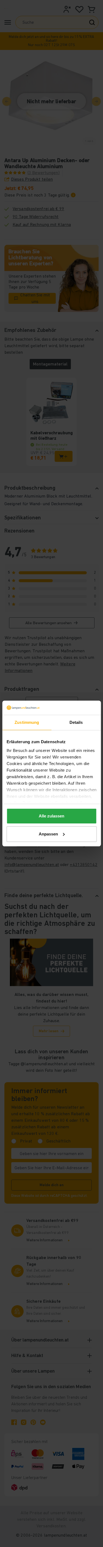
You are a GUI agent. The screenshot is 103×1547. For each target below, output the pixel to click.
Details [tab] (76, 722)
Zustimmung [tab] (27, 722)
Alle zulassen (51, 816)
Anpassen (48, 834)
